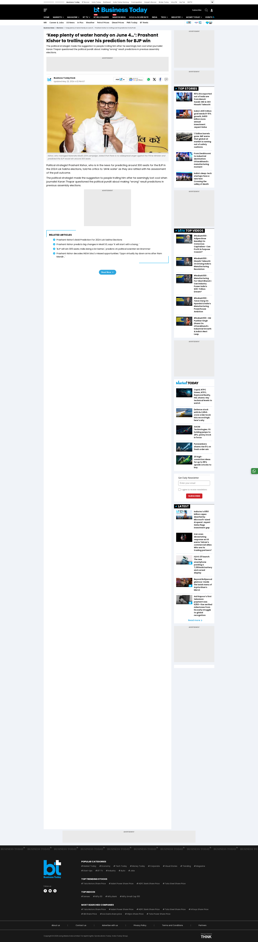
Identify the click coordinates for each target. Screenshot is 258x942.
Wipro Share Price (135, 914)
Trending (186, 866)
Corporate (155, 866)
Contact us (81, 925)
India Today (96, 2)
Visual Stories (171, 866)
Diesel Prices (118, 22)
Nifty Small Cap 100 (131, 896)
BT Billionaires (101, 17)
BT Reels (144, 22)
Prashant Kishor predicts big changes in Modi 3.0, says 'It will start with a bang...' (97, 244)
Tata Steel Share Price (175, 883)
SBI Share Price (90, 914)
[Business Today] (121, 10)
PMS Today (132, 22)
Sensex (86, 896)
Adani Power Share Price (122, 883)
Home (46, 17)
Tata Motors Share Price (94, 883)
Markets (57, 17)
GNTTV (189, 2)
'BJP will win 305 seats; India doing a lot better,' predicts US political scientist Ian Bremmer (103, 248)
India (154, 17)
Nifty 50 (98, 896)
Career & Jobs (56, 22)
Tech (163, 17)
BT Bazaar (85, 2)
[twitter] (55, 890)
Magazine (72, 17)
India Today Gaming (121, 2)
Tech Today (121, 866)
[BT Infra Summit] (198, 23)
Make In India (119, 17)
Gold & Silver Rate (138, 17)
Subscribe (196, 10)
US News (70, 22)
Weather (90, 22)
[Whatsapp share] (148, 79)
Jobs (132, 870)
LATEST (183, 506)
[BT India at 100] (189, 23)
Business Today (73, 2)
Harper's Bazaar (150, 2)
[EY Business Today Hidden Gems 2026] (209, 23)
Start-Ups (87, 870)
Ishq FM (174, 2)
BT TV (85, 17)
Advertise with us (110, 925)
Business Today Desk (64, 78)
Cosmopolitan (136, 2)
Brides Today (164, 2)
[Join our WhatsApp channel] (254, 473)
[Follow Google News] (135, 79)
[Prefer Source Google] (120, 79)
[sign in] (211, 10)
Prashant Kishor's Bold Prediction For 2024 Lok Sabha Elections (89, 239)
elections (60, 28)
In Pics (80, 22)
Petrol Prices (103, 22)
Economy (105, 866)
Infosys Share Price (199, 909)
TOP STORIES (187, 88)
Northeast (107, 2)
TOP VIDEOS (194, 230)
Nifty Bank (112, 896)
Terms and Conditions (172, 925)
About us (56, 925)
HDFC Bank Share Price (149, 883)
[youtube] (50, 890)
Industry (176, 17)
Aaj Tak (182, 2)
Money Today (193, 17)
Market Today (89, 866)
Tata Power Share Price (159, 914)
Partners (202, 925)
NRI (45, 22)
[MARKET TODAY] (187, 383)
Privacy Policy (140, 925)
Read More (106, 272)
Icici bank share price (112, 914)
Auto (123, 870)
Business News (49, 28)
